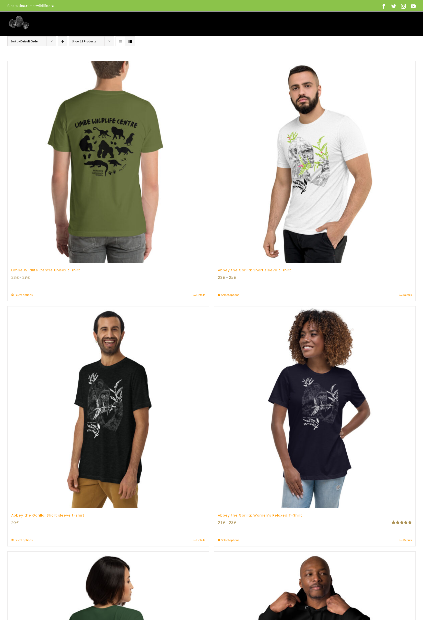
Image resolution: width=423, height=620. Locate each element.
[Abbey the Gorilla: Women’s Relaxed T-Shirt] (314, 407)
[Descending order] (62, 41)
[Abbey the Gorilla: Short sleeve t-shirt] (314, 162)
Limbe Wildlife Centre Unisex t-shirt (45, 270)
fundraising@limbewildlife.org (30, 5)
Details (200, 295)
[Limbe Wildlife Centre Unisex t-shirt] (108, 162)
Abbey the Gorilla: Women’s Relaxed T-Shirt (260, 515)
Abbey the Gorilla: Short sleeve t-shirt (254, 270)
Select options (24, 295)
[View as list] (130, 41)
